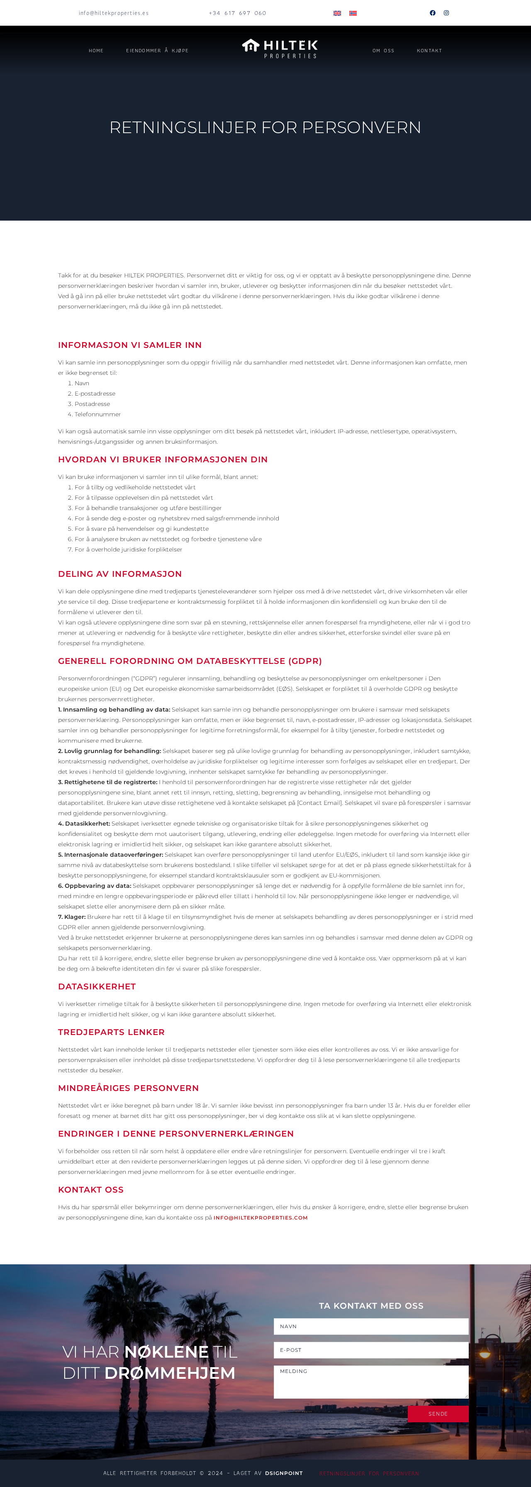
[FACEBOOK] (432, 13)
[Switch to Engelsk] (337, 13)
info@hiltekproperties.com (261, 1218)
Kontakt (429, 50)
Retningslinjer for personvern (369, 1473)
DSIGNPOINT (284, 1473)
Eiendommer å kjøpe (157, 50)
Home (96, 50)
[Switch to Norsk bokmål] (353, 13)
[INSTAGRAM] (446, 13)
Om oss (384, 50)
